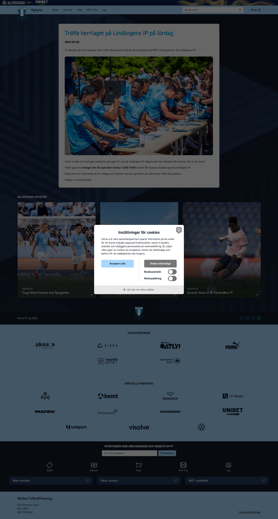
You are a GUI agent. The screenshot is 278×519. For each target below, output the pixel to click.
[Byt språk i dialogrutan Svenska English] (178, 230)
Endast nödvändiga (160, 263)
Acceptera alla (118, 263)
